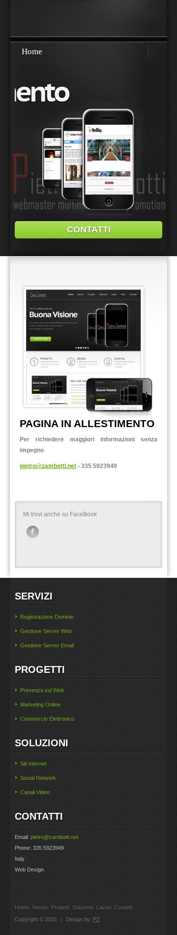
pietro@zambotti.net (48, 466)
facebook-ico (32, 532)
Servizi (40, 907)
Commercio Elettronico (47, 719)
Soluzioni (82, 907)
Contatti (123, 907)
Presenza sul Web (42, 690)
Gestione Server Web (46, 631)
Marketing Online (40, 704)
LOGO (88, 20)
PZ (96, 919)
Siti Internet (33, 764)
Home (32, 51)
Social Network (38, 778)
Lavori (103, 907)
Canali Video (35, 792)
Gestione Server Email (47, 645)
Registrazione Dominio (47, 617)
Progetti (60, 907)
